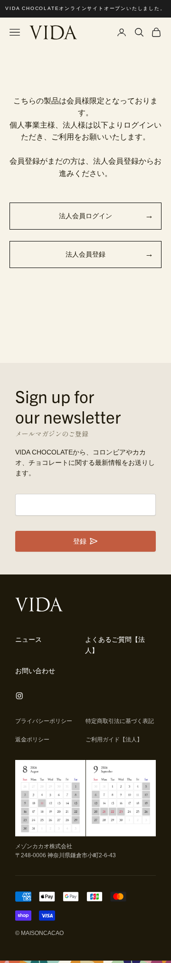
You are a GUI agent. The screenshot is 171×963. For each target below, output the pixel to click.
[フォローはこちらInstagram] (19, 696)
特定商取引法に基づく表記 (120, 721)
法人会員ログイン (85, 216)
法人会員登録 (85, 254)
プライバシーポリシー (43, 721)
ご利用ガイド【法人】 (114, 739)
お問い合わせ (35, 671)
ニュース (28, 639)
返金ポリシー (32, 739)
